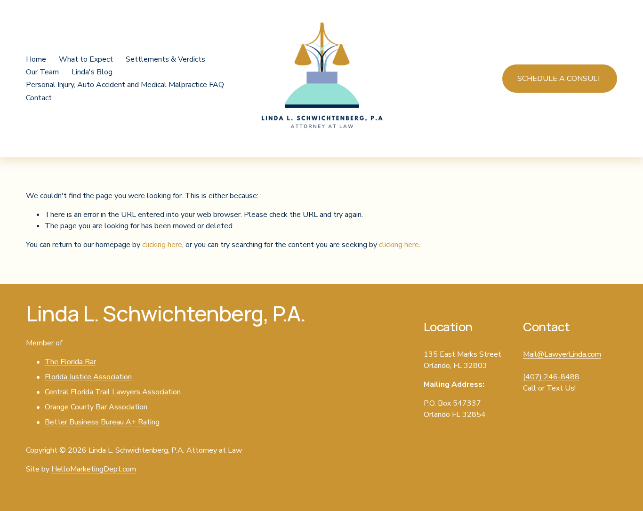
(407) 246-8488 (551, 377)
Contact (39, 98)
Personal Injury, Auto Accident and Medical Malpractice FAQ (125, 85)
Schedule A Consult (559, 78)
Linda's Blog (92, 72)
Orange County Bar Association (96, 407)
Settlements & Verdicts (165, 59)
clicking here (162, 245)
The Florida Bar (70, 362)
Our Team (42, 72)
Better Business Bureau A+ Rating (102, 422)
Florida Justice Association (88, 377)
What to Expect (86, 59)
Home (36, 59)
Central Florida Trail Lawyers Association (113, 392)
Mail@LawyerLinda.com (562, 354)
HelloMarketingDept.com (93, 469)
